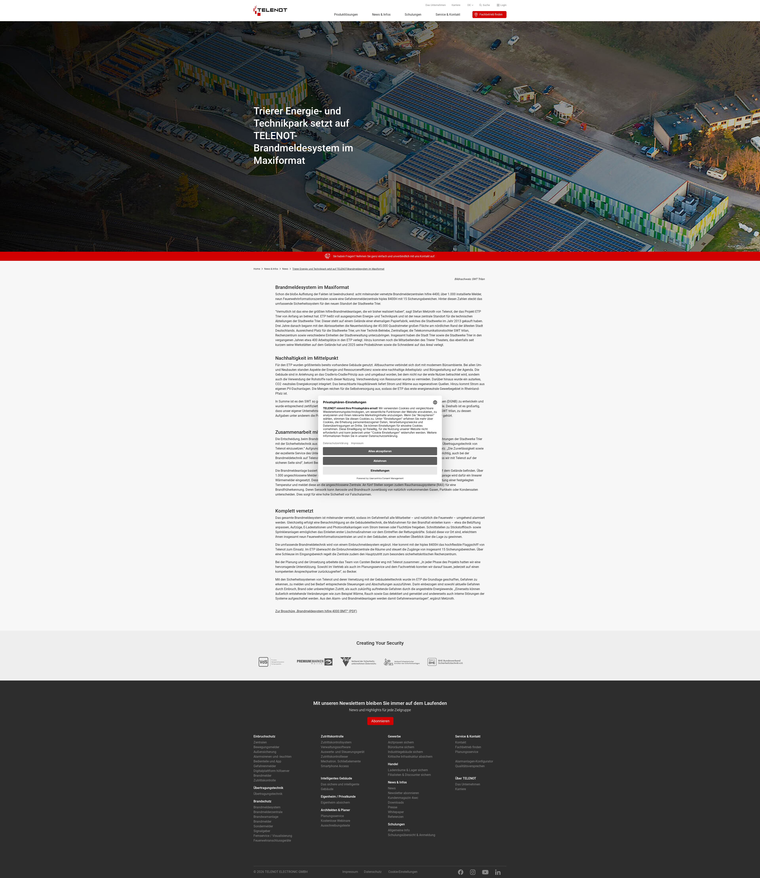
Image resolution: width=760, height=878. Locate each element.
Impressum (350, 872)
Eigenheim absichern (335, 802)
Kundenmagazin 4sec (403, 798)
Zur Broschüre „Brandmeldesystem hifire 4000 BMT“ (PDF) (316, 611)
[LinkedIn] (498, 872)
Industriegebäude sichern (405, 752)
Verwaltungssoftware (336, 747)
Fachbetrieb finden (491, 14)
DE (469, 5)
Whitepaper (396, 812)
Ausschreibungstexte (335, 825)
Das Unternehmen (436, 5)
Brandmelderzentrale (268, 812)
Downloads (396, 802)
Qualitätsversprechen (470, 766)
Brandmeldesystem (267, 807)
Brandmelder (262, 775)
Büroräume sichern (401, 747)
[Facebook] (460, 872)
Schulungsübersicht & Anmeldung (411, 835)
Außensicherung (265, 752)
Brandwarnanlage (266, 817)
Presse (392, 807)
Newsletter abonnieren (403, 793)
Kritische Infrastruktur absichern (410, 756)
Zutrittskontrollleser (334, 756)
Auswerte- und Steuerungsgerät (342, 752)
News (285, 269)
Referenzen (396, 817)
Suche (486, 5)
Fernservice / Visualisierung (273, 836)
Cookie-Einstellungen (402, 872)
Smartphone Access (335, 766)
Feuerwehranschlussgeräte (272, 840)
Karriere (456, 5)
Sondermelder (263, 826)
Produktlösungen (346, 14)
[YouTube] (485, 872)
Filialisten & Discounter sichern (409, 775)
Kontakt (460, 742)
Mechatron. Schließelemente (341, 761)
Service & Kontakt (448, 14)
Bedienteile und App (267, 761)
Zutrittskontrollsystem (336, 742)
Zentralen (260, 742)
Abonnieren (380, 721)
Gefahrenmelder (265, 766)
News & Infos (381, 14)
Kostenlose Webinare (335, 821)
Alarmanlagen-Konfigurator (474, 761)
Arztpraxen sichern (401, 742)
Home (257, 269)
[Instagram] (472, 872)
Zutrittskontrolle (265, 780)
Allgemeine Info (399, 830)
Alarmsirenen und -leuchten (273, 756)
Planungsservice (332, 816)
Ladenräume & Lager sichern (408, 770)
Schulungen (413, 14)
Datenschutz (373, 872)
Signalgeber (262, 831)
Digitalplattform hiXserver (271, 771)
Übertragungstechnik (268, 794)
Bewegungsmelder (266, 747)
